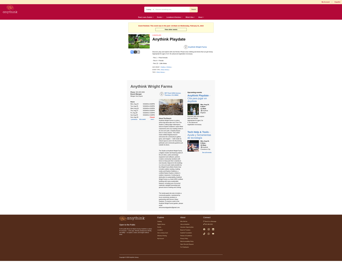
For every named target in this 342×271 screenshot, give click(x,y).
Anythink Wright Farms (197, 47)
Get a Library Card (162, 233)
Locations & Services (173, 17)
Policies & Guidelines (186, 235)
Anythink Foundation (186, 233)
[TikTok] (204, 234)
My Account (326, 2)
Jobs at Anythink (184, 224)
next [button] (152, 119)
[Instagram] (209, 229)
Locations (160, 230)
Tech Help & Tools (199, 135)
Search (193, 9)
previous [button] (134, 119)
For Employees (184, 247)
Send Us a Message (210, 221)
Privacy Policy (184, 238)
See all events (207, 152)
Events (159, 17)
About (200, 17)
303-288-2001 (208, 224)
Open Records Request (187, 244)
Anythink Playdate (198, 98)
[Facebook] (204, 229)
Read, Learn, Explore (145, 17)
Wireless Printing (162, 235)
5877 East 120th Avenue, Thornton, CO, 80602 (172, 94)
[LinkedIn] (213, 229)
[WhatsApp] (209, 234)
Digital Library (161, 224)
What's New (190, 17)
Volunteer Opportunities (187, 227)
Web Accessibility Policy (187, 241)
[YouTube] (213, 234)
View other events (171, 29)
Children (169, 67)
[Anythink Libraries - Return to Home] (10, 9)
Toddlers (163, 67)
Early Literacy (165, 69)
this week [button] (142, 119)
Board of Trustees (185, 230)
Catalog (159, 221)
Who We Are (183, 221)
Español (337, 2)
